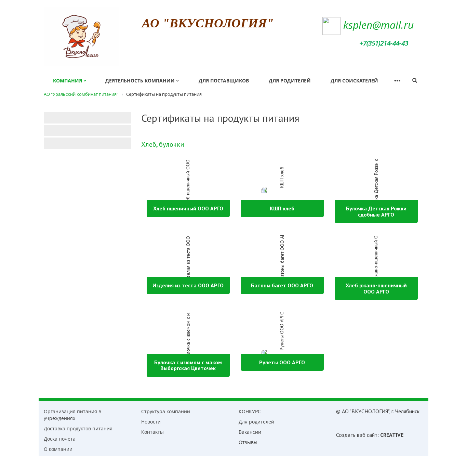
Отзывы (248, 442)
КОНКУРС (250, 411)
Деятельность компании (140, 80)
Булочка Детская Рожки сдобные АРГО (376, 211)
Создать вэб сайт (356, 434)
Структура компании (165, 411)
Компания (67, 80)
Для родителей (290, 80)
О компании (58, 449)
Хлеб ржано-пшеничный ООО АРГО (376, 288)
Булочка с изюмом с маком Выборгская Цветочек (188, 365)
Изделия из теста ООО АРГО (188, 285)
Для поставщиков (224, 80)
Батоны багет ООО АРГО (282, 285)
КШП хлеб (282, 208)
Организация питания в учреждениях (72, 414)
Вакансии (250, 432)
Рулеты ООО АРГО (282, 362)
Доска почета (60, 438)
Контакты (152, 432)
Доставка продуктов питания (78, 428)
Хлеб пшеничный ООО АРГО (188, 208)
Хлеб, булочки (162, 144)
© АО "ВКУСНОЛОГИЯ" (362, 411)
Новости (151, 421)
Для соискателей (354, 80)
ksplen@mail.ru (378, 25)
